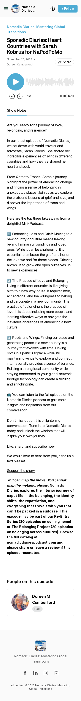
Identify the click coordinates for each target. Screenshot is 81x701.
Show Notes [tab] (17, 110)
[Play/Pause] (15, 81)
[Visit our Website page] (56, 673)
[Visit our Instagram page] (46, 673)
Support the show (21, 470)
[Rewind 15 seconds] (12, 96)
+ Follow (67, 8)
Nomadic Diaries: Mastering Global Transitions (30, 9)
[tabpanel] (40, 346)
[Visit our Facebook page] (25, 673)
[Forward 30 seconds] (20, 96)
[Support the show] (52, 8)
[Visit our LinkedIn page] (35, 673)
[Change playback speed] (29, 96)
